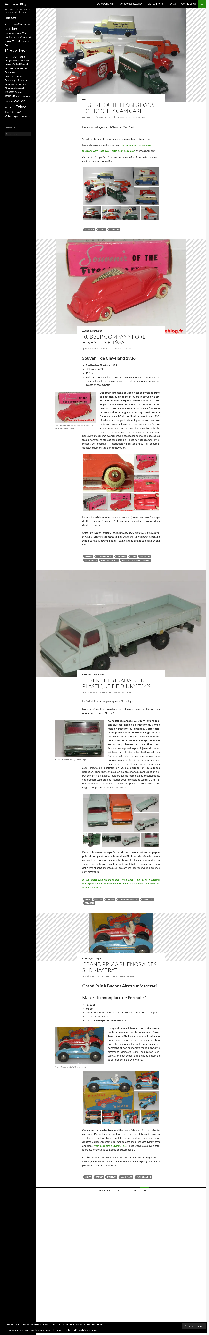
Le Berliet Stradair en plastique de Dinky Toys (116, 683)
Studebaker (10, 107)
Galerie (90, 117)
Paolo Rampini (144, 1177)
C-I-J (25, 33)
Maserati (111, 1177)
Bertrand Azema (13, 33)
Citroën (17, 41)
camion (110, 899)
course (86, 958)
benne (88, 899)
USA (84, 99)
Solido (20, 101)
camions (87, 674)
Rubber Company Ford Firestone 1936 (114, 339)
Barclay (27, 24)
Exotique (96, 958)
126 (134, 1190)
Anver (88, 1177)
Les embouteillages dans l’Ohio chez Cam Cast (118, 108)
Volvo (22, 116)
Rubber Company (109, 560)
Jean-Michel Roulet (16, 64)
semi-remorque (23, 96)
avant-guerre (89, 331)
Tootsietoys (10, 112)
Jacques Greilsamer (20, 61)
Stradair (89, 903)
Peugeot (9, 91)
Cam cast (89, 230)
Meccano (10, 72)
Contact (172, 4)
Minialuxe (21, 80)
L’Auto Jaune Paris (105, 4)
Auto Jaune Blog (15, 4)
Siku (6, 102)
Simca (12, 101)
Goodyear (145, 556)
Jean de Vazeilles (14, 68)
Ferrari (12, 57)
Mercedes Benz (13, 76)
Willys (27, 116)
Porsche (18, 92)
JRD (26, 68)
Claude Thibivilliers (128, 899)
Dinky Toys (98, 674)
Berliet (98, 899)
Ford (133, 556)
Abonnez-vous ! (188, 4)
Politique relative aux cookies (84, 1330)
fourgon (114, 230)
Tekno (21, 106)
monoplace (126, 1177)
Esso (6, 57)
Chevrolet (26, 37)
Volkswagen (12, 116)
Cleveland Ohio (104, 556)
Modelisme (9, 84)
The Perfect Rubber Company (136, 560)
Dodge (102, 230)
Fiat (16, 57)
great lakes (91, 560)
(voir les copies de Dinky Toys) (110, 1145)
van (19, 112)
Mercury (10, 80)
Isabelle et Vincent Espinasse (131, 117)
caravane (17, 37)
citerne (8, 41)
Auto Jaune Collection (131, 4)
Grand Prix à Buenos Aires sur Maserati (119, 967)
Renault (10, 96)
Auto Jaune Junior (155, 4)
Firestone (121, 556)
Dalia (8, 45)
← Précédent (104, 1190)
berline (88, 556)
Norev (8, 87)
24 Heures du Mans (14, 24)
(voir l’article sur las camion (120, 150)
